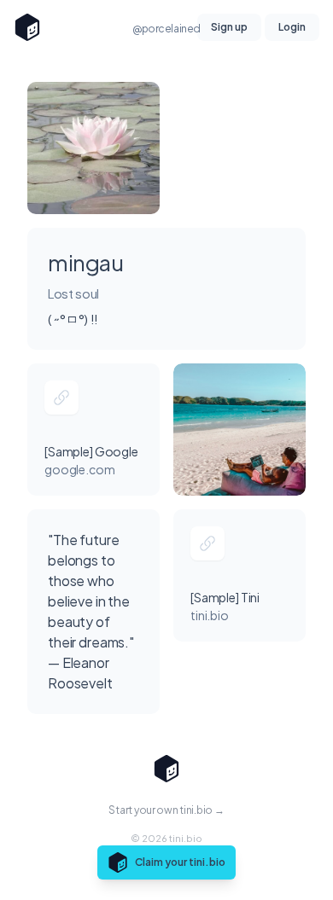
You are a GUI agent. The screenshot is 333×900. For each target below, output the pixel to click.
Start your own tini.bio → (166, 810)
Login (292, 26)
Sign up (229, 26)
